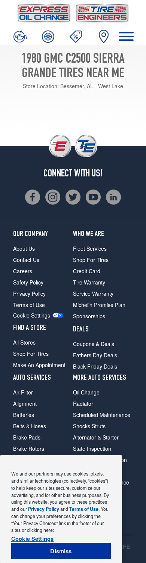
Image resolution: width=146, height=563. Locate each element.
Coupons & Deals (93, 344)
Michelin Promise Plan (99, 305)
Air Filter (23, 392)
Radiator (83, 403)
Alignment (25, 403)
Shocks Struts (89, 426)
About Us (24, 248)
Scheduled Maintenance (101, 414)
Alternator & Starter (96, 437)
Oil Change (86, 392)
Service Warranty (93, 293)
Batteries (23, 414)
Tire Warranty (89, 282)
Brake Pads (26, 437)
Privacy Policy (29, 293)
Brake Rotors (28, 448)
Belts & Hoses (29, 426)
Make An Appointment (39, 365)
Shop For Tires (31, 353)
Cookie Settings (31, 315)
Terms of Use (29, 305)
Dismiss (61, 551)
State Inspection (92, 448)
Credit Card (86, 271)
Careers (22, 271)
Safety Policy (28, 282)
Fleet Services (90, 248)
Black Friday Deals (95, 366)
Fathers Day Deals (95, 355)
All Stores (24, 342)
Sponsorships (89, 316)
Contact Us (26, 259)
